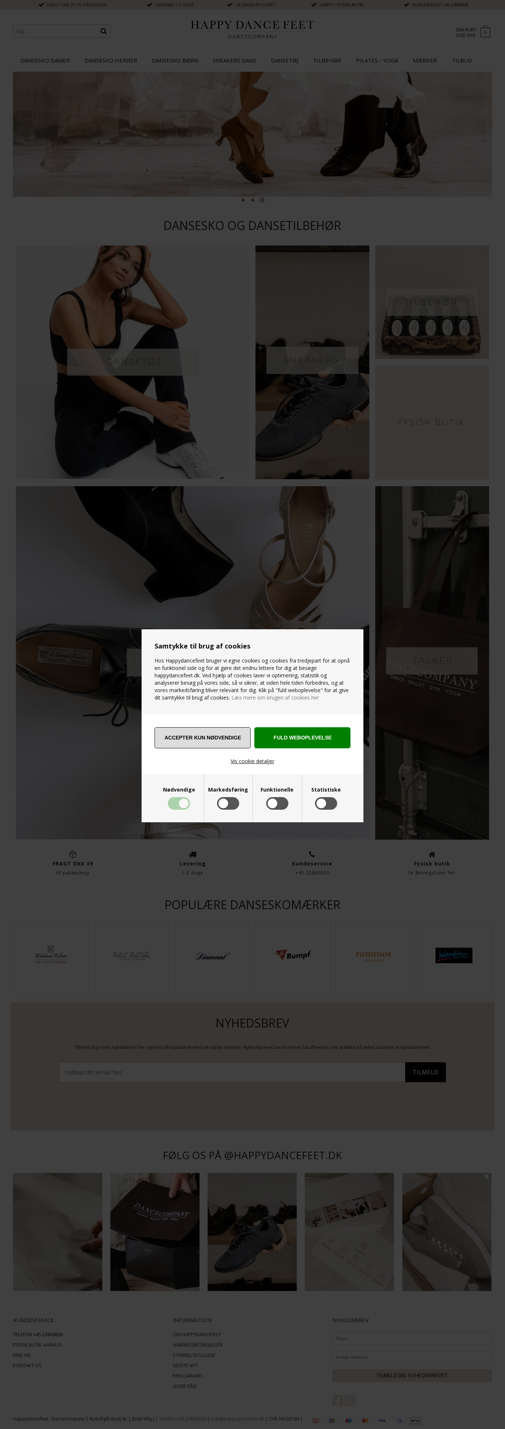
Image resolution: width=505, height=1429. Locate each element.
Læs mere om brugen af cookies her (274, 697)
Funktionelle (277, 789)
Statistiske (326, 789)
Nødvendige (179, 789)
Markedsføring (228, 789)
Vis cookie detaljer (252, 761)
